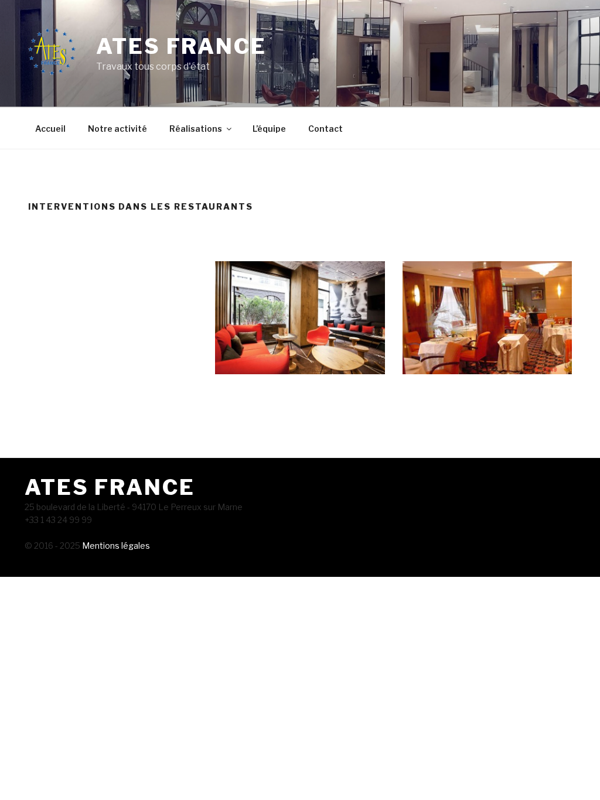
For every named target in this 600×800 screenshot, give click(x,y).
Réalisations (195, 129)
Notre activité (117, 129)
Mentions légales (115, 546)
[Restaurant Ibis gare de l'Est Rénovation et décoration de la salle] (299, 317)
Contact (325, 129)
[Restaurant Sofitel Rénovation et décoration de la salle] (487, 317)
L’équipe (269, 129)
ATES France (181, 46)
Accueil (50, 129)
